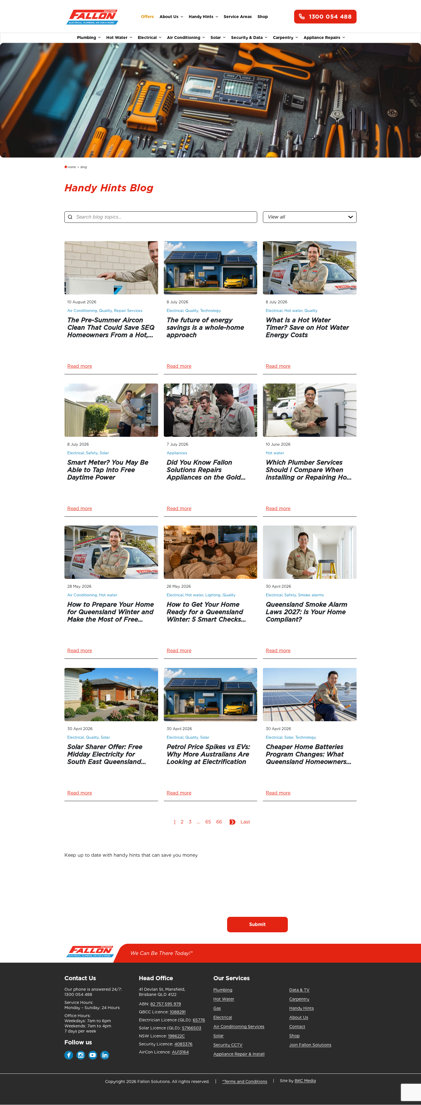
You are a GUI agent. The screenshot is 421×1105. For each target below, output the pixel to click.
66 (219, 822)
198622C (176, 1036)
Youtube (92, 1055)
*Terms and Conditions (244, 1081)
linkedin (105, 1055)
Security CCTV (228, 1045)
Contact (297, 1026)
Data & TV (299, 990)
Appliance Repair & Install (239, 1054)
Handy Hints (201, 16)
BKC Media (305, 1080)
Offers (147, 16)
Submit (257, 924)
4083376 (183, 1044)
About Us (169, 16)
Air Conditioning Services (238, 1026)
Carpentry (283, 37)
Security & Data (247, 37)
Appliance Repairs (322, 37)
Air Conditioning (183, 37)
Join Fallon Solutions (310, 1045)
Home (72, 167)
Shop (262, 16)
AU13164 (180, 1052)
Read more (79, 366)
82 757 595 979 (165, 1004)
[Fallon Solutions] (92, 17)
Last (245, 822)
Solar (215, 37)
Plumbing (86, 37)
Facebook (68, 1055)
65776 (199, 1020)
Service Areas (238, 16)
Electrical (147, 37)
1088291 (178, 1012)
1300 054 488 (330, 16)
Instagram (80, 1055)
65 (208, 822)
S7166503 (191, 1028)
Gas (217, 1008)
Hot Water (116, 37)
